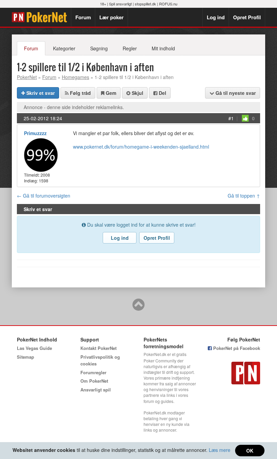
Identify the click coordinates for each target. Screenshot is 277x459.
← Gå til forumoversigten (43, 195)
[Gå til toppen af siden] (138, 307)
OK (249, 450)
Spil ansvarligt (120, 3)
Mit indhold (163, 48)
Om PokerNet (94, 381)
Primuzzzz (35, 133)
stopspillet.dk (145, 3)
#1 (231, 118)
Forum (83, 17)
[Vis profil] (41, 154)
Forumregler (93, 372)
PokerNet (41, 17)
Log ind (216, 17)
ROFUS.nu (168, 3)
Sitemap (25, 357)
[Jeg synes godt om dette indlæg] (245, 118)
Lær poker (111, 17)
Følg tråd (80, 93)
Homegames (75, 77)
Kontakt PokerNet (98, 348)
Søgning (99, 48)
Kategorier (64, 48)
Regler (130, 48)
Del (161, 93)
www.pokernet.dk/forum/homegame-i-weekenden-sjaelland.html (141, 146)
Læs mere (219, 450)
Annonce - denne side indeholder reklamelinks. (74, 107)
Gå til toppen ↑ (244, 195)
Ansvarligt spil (95, 389)
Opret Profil (247, 17)
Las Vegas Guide (34, 348)
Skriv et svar (40, 93)
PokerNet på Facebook (236, 348)
